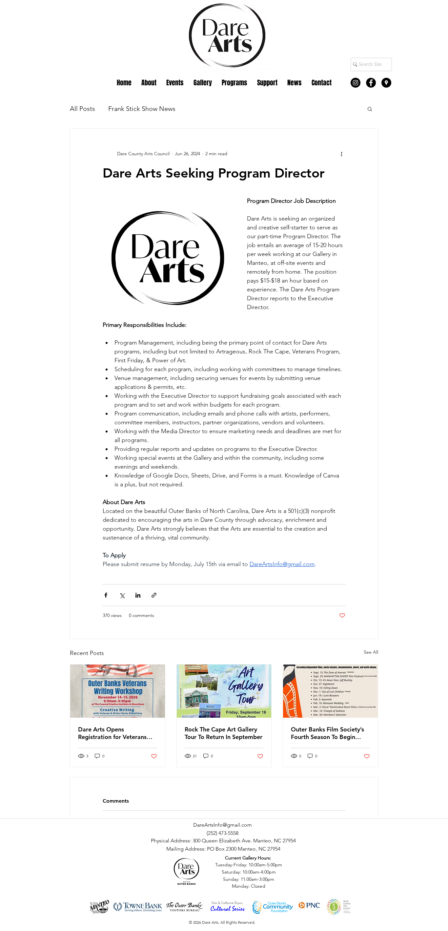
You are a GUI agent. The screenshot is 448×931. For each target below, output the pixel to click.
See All (371, 652)
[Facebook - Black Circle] (371, 83)
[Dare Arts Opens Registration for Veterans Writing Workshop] (117, 691)
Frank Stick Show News (141, 109)
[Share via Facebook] (106, 595)
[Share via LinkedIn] (138, 595)
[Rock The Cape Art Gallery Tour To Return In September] (224, 691)
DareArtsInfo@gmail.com (222, 825)
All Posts (82, 109)
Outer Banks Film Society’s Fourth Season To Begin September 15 (327, 733)
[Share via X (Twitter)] (122, 595)
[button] (370, 108)
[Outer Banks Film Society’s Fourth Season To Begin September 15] (330, 691)
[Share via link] (154, 595)
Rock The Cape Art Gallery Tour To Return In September (223, 733)
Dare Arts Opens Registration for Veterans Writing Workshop (112, 733)
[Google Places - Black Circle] (386, 83)
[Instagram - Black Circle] (355, 83)
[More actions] (341, 154)
